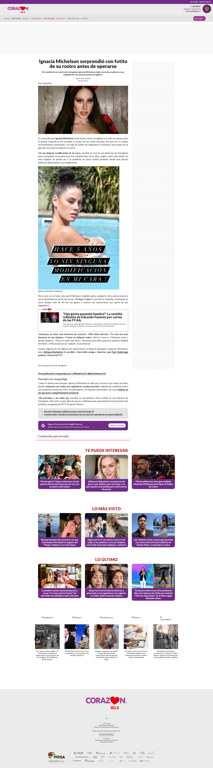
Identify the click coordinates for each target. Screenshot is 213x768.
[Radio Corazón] (18, 9)
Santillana (102, 753)
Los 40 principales (90, 753)
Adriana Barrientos (53, 352)
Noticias (16, 18)
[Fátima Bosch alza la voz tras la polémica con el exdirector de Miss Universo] (77, 636)
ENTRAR (194, 2)
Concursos (36, 18)
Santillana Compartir (115, 753)
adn (141, 753)
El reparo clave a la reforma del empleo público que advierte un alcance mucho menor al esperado (136, 654)
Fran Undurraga (120, 352)
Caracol (150, 753)
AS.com (133, 753)
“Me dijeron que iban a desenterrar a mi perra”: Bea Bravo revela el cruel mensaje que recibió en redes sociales (166, 654)
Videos (25, 18)
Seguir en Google (117, 425)
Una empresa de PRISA (56, 755)
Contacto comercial (106, 734)
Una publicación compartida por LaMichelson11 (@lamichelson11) (72, 373)
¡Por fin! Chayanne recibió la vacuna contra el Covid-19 (69, 411)
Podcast (60, 18)
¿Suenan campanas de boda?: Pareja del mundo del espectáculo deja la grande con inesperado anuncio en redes (106, 655)
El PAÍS (78, 753)
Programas (49, 18)
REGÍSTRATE (205, 2)
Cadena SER (125, 753)
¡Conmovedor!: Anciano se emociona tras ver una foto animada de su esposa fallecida (83, 414)
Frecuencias (73, 18)
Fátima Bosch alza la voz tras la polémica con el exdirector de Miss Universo (77, 653)
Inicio (7, 18)
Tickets (84, 18)
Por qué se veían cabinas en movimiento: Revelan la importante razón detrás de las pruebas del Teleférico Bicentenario (47, 655)
